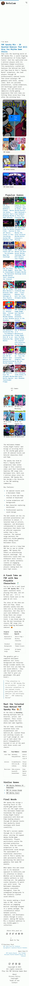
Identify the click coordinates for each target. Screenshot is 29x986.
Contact (14, 982)
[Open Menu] (26, 2)
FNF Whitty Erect (12, 793)
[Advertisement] (14, 20)
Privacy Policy (14, 976)
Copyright (14, 978)
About (14, 974)
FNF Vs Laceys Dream (14, 790)
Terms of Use (14, 980)
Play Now (15, 118)
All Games (14, 388)
